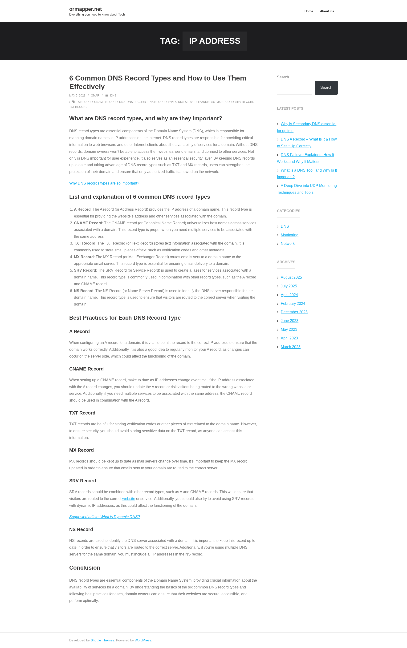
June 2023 (289, 321)
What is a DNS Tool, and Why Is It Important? (307, 173)
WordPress (143, 640)
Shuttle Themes (102, 640)
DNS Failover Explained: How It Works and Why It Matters (305, 158)
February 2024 (293, 304)
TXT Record (78, 107)
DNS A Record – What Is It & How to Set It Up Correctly (307, 142)
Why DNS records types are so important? (104, 183)
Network (288, 243)
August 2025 (291, 277)
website (128, 499)
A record (85, 102)
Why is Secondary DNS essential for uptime (306, 127)
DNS (113, 95)
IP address (206, 102)
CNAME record (106, 102)
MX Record (225, 102)
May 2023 (289, 329)
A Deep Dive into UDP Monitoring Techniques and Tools (307, 189)
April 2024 (289, 295)
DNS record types (162, 102)
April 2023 (289, 338)
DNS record (136, 102)
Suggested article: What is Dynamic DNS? (104, 517)
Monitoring (289, 235)
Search (283, 77)
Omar (95, 95)
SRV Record (244, 102)
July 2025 (289, 286)
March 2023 (291, 347)
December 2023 (294, 312)
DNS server (187, 102)
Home (309, 11)
